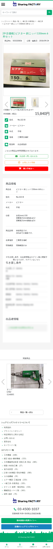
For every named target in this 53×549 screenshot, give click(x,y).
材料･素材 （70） (11, 494)
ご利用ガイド (33, 546)
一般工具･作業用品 (27, 21)
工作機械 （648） (11, 455)
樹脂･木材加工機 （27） (14, 466)
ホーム (7, 546)
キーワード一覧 (10, 445)
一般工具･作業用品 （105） (15, 483)
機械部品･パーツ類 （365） (15, 490)
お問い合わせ (9, 438)
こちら (37, 260)
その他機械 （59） (11, 476)
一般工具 (40, 21)
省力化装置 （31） (11, 469)
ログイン (20, 546)
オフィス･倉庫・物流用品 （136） (18, 487)
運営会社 (7, 442)
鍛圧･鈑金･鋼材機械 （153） (15, 459)
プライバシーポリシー (13, 431)
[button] (6, 104)
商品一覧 (16, 21)
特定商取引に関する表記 (14, 435)
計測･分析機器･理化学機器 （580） (18, 473)
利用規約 (7, 427)
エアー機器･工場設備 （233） (16, 480)
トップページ (6, 21)
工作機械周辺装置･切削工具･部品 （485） (21, 462)
